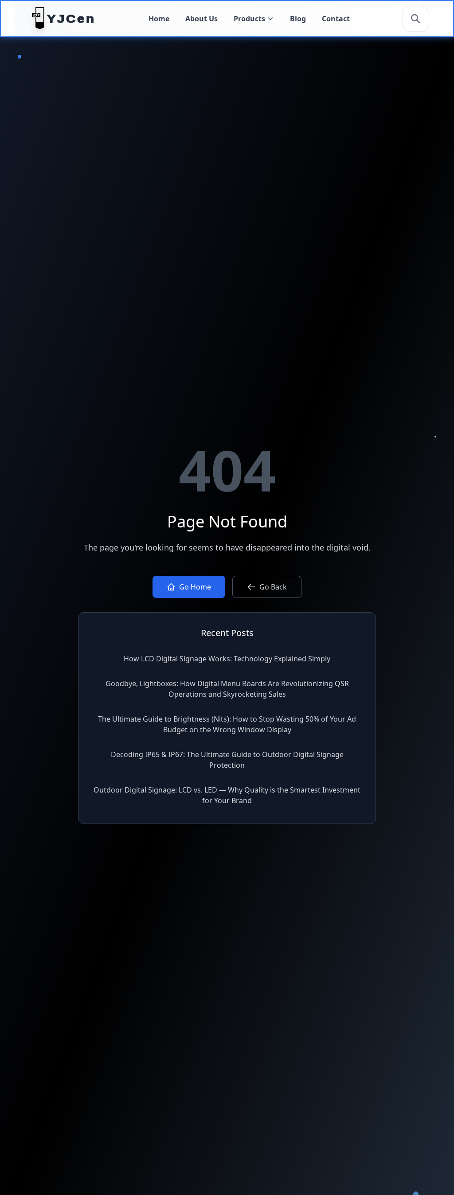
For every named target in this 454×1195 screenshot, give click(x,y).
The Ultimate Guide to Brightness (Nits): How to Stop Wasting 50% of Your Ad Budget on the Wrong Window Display (227, 724)
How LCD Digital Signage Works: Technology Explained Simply (227, 659)
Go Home (195, 587)
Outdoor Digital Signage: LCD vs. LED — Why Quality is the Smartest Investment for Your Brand (227, 795)
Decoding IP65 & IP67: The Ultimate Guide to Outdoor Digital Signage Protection (227, 760)
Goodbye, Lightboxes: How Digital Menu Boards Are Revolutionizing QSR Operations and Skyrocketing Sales (227, 689)
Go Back (273, 587)
